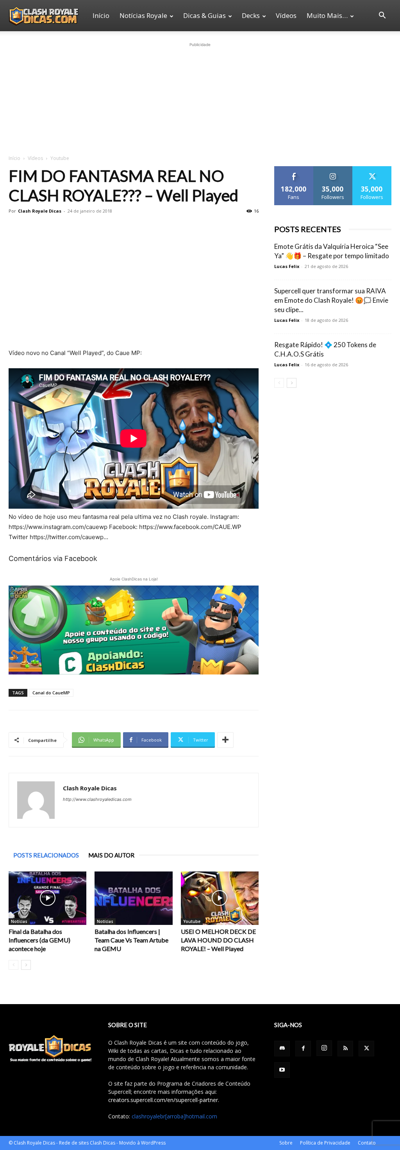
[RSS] (345, 1048)
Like (293, 169)
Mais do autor (111, 855)
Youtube (191, 921)
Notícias (19, 921)
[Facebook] (303, 1048)
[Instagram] (324, 1048)
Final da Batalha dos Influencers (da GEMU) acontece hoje (39, 940)
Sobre (286, 1142)
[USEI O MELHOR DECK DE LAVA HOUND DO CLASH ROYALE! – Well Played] (220, 898)
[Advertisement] (200, 97)
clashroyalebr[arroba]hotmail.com (174, 1116)
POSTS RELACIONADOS (46, 855)
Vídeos (286, 15)
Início (101, 15)
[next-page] (26, 965)
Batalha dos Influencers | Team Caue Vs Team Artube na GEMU (131, 940)
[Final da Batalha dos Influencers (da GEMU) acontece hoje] (47, 898)
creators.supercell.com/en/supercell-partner (163, 1100)
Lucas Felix (286, 266)
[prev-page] (13, 965)
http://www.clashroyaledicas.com (97, 799)
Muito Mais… (327, 15)
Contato (367, 1142)
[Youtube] (282, 1070)
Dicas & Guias (204, 15)
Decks (251, 15)
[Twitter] (366, 1048)
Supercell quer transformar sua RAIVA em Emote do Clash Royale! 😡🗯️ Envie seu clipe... (331, 300)
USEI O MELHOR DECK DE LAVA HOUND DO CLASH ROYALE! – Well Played (218, 940)
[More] (225, 740)
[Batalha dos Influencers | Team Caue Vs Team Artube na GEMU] (133, 898)
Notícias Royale (143, 15)
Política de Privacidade (325, 1142)
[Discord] (282, 1048)
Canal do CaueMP (51, 693)
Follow (333, 169)
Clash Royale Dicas (39, 211)
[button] (382, 16)
